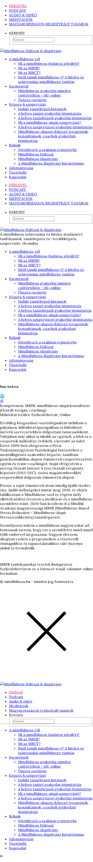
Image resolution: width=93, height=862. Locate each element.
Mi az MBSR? (29, 68)
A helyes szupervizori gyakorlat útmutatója (55, 127)
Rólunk (15, 145)
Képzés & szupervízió (27, 104)
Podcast (16, 696)
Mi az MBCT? (29, 72)
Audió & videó (20, 701)
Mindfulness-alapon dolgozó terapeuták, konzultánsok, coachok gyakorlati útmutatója (53, 136)
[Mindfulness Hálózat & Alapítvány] (31, 51)
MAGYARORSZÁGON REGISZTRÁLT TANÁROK (48, 24)
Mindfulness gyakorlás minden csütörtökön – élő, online (44, 92)
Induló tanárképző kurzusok (42, 109)
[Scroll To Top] (2, 856)
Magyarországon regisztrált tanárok (41, 710)
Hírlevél (16, 692)
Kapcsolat (17, 177)
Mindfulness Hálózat (36, 154)
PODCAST (17, 10)
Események (18, 86)
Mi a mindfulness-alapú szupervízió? (49, 122)
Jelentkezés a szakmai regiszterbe (47, 149)
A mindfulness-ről (24, 59)
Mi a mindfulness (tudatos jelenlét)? (48, 63)
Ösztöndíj (17, 172)
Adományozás (21, 168)
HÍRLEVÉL (18, 6)
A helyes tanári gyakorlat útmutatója (49, 113)
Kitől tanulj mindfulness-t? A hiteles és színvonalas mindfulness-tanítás (51, 79)
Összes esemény (32, 99)
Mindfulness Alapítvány (38, 158)
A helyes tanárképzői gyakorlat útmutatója (54, 118)
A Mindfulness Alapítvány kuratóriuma (51, 163)
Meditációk (18, 706)
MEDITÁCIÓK (21, 19)
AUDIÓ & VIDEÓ (23, 15)
